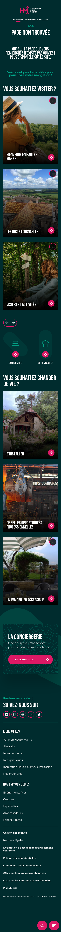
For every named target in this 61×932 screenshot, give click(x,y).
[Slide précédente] (7, 322)
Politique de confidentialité (19, 858)
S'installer (9, 746)
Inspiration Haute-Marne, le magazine (27, 766)
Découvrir (18, 20)
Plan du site (10, 888)
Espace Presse (12, 819)
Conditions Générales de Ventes (22, 866)
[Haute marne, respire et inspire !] (30, 9)
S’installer (42, 20)
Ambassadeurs (13, 813)
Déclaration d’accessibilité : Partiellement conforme (28, 849)
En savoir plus (24, 659)
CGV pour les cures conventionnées (24, 873)
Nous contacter (13, 753)
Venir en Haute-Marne (17, 739)
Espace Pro (10, 806)
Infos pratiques (13, 760)
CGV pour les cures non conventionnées (27, 881)
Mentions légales (13, 840)
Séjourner (30, 20)
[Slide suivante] (13, 322)
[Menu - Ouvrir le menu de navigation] (54, 925)
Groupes (8, 799)
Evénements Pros (15, 792)
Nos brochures (12, 773)
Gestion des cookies (15, 833)
